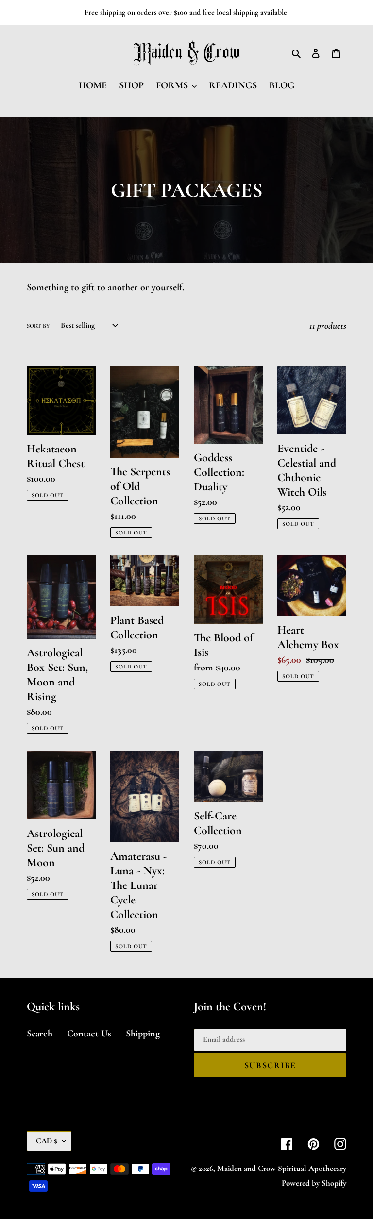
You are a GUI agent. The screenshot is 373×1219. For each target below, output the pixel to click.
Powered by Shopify (314, 1183)
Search (39, 1033)
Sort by (38, 325)
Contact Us (89, 1033)
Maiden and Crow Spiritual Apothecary (281, 1168)
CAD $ (46, 1141)
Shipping (143, 1033)
